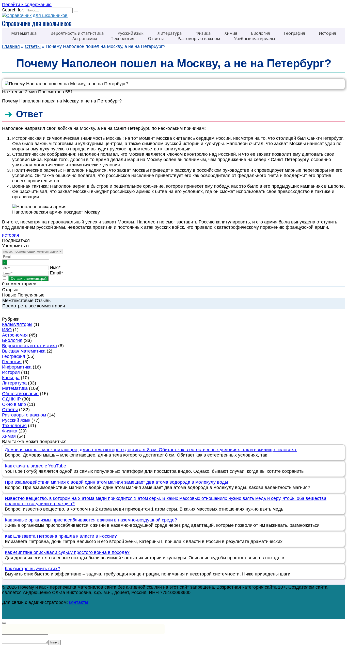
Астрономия (84, 38)
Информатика (16, 367)
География (294, 33)
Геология (12, 361)
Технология (122, 38)
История (327, 33)
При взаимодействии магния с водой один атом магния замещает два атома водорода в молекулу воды (116, 482)
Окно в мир (14, 404)
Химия (231, 33)
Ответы (156, 38)
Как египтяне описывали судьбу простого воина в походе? (67, 552)
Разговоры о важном (199, 38)
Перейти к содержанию (27, 4)
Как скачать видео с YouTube (35, 465)
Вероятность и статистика (29, 345)
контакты (78, 602)
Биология (12, 340)
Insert (54, 642)
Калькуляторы (17, 324)
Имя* (55, 267)
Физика (9, 430)
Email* (56, 272)
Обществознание (20, 393)
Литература (169, 33)
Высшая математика (23, 351)
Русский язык (16, 420)
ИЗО (7, 329)
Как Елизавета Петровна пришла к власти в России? (61, 536)
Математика (24, 33)
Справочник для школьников (37, 23)
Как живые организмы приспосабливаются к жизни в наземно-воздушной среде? (91, 519)
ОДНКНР (11, 398)
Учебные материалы (254, 38)
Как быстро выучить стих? (32, 568)
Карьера (11, 377)
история (10, 235)
